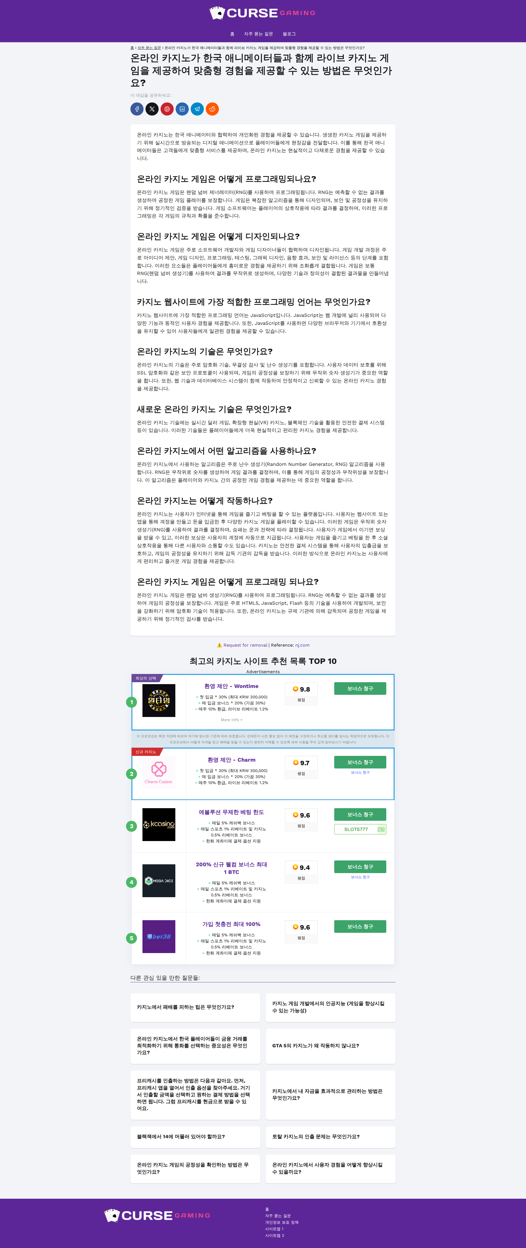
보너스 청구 (360, 688)
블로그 (289, 33)
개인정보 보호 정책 (282, 1222)
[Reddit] (212, 109)
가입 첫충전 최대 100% (231, 924)
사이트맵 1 (274, 1229)
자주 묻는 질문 (258, 33)
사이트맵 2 (274, 1235)
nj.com (302, 645)
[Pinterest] (167, 109)
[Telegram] (197, 109)
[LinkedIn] (182, 109)
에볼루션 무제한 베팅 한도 (231, 812)
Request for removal (245, 645)
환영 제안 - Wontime (231, 686)
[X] (152, 109)
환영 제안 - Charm (232, 759)
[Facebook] (137, 109)
